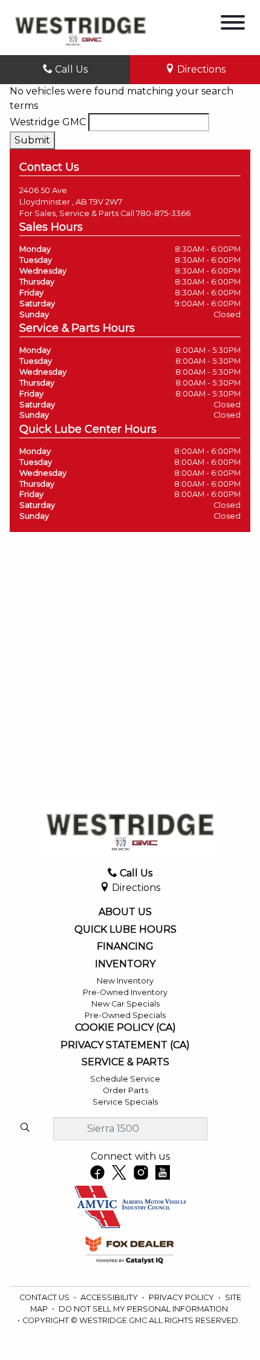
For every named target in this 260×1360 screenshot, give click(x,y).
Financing (125, 946)
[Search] (25, 1128)
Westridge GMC (48, 122)
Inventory (125, 964)
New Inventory (125, 980)
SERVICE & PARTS (125, 1062)
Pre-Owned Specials (125, 1015)
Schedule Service (125, 1078)
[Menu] (233, 24)
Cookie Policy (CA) (125, 1027)
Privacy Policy (182, 1297)
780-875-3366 (163, 213)
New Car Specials (125, 1003)
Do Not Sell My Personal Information (143, 1308)
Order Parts (125, 1090)
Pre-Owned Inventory (125, 992)
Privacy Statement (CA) (125, 1045)
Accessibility (110, 1297)
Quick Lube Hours (125, 929)
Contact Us (45, 1297)
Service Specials (125, 1101)
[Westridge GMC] (80, 27)
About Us (125, 912)
